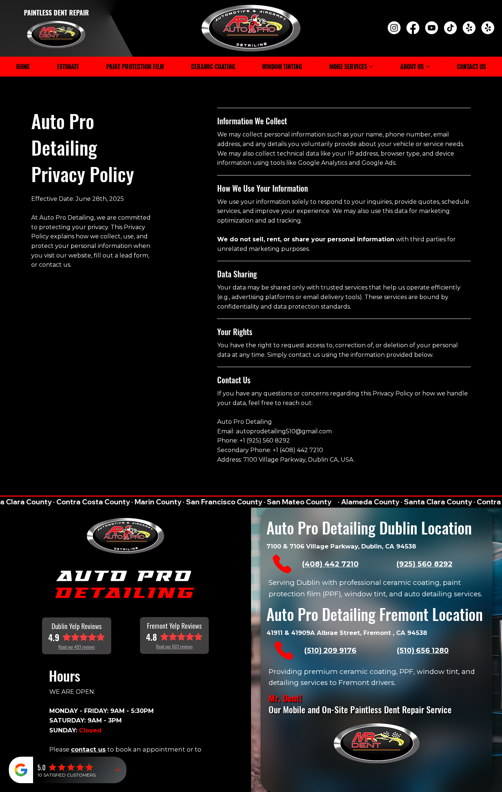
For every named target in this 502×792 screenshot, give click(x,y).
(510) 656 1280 (423, 650)
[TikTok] (450, 27)
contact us (88, 749)
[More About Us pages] (428, 66)
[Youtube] (431, 27)
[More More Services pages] (371, 66)
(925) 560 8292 (424, 564)
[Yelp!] (469, 27)
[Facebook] (412, 27)
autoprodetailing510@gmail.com (284, 431)
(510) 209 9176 (330, 650)
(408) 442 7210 (330, 564)
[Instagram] (394, 27)
